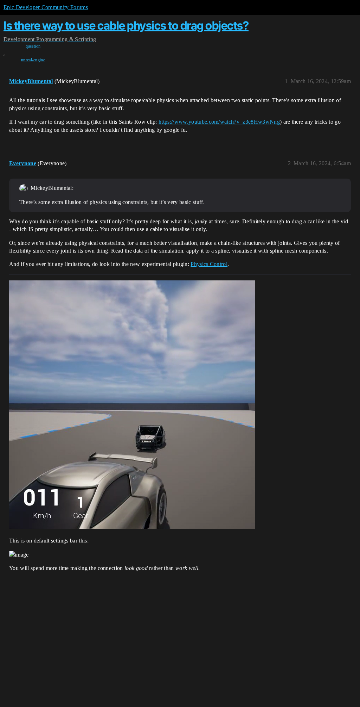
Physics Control (209, 264)
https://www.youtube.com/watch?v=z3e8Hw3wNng (219, 122)
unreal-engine (33, 59)
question (33, 46)
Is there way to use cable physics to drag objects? (126, 25)
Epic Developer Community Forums (46, 7)
